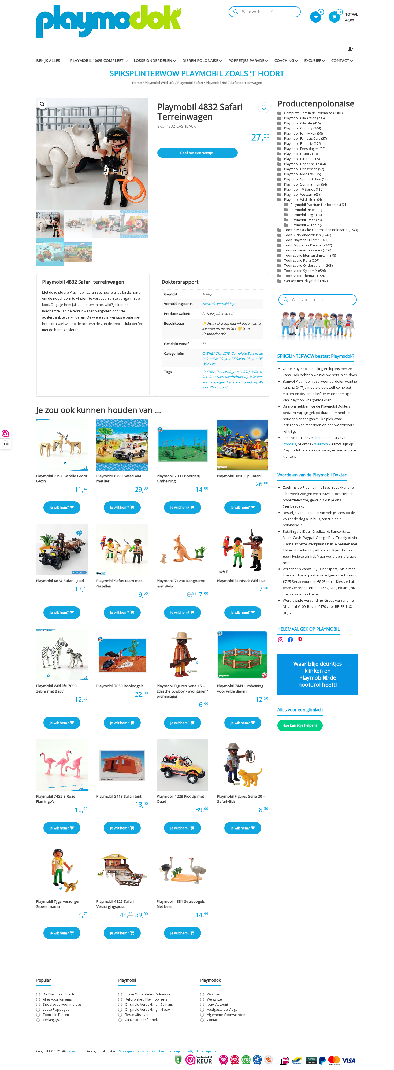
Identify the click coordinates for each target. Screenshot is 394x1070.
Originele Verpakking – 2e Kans (149, 1004)
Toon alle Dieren (56, 1014)
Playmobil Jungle (303, 215)
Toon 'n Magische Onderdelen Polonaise (316, 230)
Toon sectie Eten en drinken (306, 255)
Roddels (289, 444)
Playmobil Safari (190, 82)
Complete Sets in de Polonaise (308, 113)
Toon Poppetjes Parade (303, 245)
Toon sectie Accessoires (303, 250)
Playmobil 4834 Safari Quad (60, 580)
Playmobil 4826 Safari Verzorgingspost (115, 904)
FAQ (191, 1051)
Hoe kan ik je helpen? (300, 725)
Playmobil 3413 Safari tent (118, 796)
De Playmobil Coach (58, 994)
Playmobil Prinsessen (300, 169)
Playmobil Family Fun (300, 133)
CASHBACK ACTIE (215, 353)
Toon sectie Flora (297, 260)
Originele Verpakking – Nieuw (148, 1009)
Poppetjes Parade (246, 60)
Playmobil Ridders (298, 174)
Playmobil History (297, 153)
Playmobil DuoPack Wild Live (241, 580)
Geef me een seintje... (197, 152)
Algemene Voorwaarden (226, 1014)
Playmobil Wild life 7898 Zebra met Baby (56, 688)
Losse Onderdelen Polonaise (147, 994)
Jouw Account (217, 1004)
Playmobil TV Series (299, 189)
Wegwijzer (215, 999)
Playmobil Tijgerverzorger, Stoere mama (58, 904)
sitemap (320, 437)
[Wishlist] (316, 16)
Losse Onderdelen (153, 60)
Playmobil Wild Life (159, 82)
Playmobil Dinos (303, 210)
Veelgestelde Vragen (223, 1009)
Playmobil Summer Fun (302, 184)
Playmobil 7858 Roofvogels (119, 685)
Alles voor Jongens (57, 999)
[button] (42, 104)
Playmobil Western (298, 194)
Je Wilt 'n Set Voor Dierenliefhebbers (232, 374)
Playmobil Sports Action (302, 179)
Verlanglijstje (53, 1019)
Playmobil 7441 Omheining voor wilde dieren (240, 688)
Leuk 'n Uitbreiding (241, 382)
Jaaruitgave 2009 (234, 371)
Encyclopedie (206, 1051)
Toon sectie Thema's (300, 275)
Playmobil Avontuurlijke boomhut (316, 204)
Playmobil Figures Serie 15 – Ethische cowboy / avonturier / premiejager (182, 691)
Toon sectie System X (300, 270)
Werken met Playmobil (301, 281)
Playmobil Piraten (297, 159)
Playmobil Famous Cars (302, 138)
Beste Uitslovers (137, 1014)
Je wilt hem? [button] (59, 507)
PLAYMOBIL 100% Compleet (97, 60)
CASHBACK (211, 371)
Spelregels (126, 1051)
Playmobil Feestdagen (301, 148)
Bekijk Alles (48, 60)
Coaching (284, 60)
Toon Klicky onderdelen (302, 235)
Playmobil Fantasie (298, 143)
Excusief (312, 60)
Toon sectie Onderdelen (303, 265)
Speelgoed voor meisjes (62, 1004)
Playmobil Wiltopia (305, 225)
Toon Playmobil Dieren (302, 240)
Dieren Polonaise (200, 60)
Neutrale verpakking (218, 303)
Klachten (157, 1051)
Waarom (213, 994)
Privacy (143, 1051)
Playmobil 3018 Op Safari (239, 475)
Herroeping (176, 1051)
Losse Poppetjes (56, 1009)
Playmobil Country (298, 128)
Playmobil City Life (298, 123)
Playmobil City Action (300, 118)
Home (137, 82)
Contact (340, 60)
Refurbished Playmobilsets (146, 999)
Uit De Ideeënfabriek (141, 1019)
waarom (321, 444)
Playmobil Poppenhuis (301, 164)
